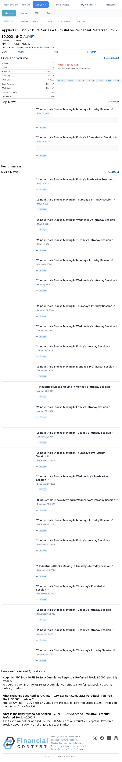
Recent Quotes (62, 4)
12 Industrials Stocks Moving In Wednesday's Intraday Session (77, 219)
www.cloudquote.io (70, 739)
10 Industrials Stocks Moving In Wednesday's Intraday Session (77, 499)
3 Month (90, 80)
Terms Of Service (75, 749)
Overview (23, 21)
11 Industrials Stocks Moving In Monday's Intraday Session (74, 386)
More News (113, 101)
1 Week (71, 80)
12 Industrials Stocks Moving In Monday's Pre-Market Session (76, 366)
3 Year (108, 80)
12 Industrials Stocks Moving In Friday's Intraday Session (73, 346)
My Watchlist (87, 4)
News (36, 21)
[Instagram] (116, 743)
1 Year (99, 80)
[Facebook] (102, 743)
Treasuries (80, 21)
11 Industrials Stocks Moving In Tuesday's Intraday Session (74, 566)
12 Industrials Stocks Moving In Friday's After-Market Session (76, 137)
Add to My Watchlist (45, 47)
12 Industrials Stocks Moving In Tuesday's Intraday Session (75, 240)
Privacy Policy (57, 749)
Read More (113, 172)
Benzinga (43, 127)
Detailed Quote (111, 58)
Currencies (48, 21)
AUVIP (28, 36)
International (64, 21)
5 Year (116, 80)
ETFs (37, 13)
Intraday (61, 80)
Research (91, 51)
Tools (50, 13)
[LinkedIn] (109, 743)
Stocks (23, 13)
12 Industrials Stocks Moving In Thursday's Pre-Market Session (70, 454)
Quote (21, 51)
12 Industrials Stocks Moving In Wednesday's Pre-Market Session (72, 478)
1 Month (80, 80)
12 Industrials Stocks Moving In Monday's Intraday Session (74, 109)
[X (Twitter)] (95, 743)
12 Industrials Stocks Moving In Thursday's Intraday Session (75, 199)
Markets (9, 13)
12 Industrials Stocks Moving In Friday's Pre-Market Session (75, 179)
